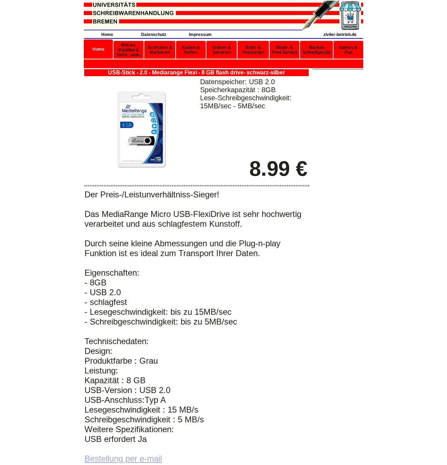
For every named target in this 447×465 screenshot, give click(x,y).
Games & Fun (348, 50)
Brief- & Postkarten (253, 50)
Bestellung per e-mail (123, 458)
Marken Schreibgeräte (316, 50)
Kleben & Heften (191, 50)
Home (107, 34)
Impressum (200, 34)
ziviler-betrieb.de (340, 34)
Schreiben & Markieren (160, 50)
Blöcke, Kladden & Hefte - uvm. (129, 50)
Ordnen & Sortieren (221, 50)
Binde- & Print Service (285, 50)
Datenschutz (153, 34)
